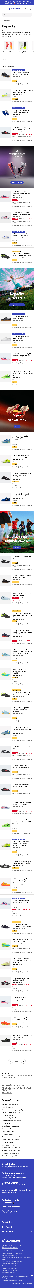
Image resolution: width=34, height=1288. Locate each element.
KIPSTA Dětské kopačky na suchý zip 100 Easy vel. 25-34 (22, 254)
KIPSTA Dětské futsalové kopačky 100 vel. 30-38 (20, 111)
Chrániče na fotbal (8, 1131)
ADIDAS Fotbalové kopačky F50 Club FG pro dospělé (21, 766)
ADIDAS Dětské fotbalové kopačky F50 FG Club (21, 785)
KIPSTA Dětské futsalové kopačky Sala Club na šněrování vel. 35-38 (20, 843)
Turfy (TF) (22, 52)
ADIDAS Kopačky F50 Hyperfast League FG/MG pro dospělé (22, 999)
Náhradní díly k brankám (10, 1118)
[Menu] (4, 9)
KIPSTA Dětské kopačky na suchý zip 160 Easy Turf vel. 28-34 (21, 880)
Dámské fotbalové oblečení (11, 1147)
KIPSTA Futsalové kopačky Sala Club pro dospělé (21, 456)
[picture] (5, 75)
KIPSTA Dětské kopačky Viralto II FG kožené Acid (20, 1019)
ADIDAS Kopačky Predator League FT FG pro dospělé (21, 213)
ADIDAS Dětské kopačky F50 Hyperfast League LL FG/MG (22, 355)
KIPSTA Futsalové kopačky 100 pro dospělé (21, 317)
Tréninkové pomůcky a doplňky (12, 1110)
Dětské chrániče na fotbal (10, 1126)
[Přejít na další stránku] (23, 1061)
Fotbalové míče (7, 1123)
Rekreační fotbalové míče (10, 1104)
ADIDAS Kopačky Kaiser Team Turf (22, 747)
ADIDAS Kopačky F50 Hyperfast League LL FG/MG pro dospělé (21, 193)
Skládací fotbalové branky (11, 1150)
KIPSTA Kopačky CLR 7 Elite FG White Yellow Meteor (22, 91)
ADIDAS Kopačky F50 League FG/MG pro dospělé (22, 128)
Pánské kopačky (7, 1107)
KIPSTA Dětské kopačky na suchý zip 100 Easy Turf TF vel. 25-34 (22, 615)
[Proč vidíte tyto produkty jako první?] (3, 67)
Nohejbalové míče (8, 1145)
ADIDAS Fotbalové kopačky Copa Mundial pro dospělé (21, 862)
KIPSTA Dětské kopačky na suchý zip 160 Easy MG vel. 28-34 (22, 373)
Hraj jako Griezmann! (17, 305)
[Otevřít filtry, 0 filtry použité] (4, 61)
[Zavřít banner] (30, 2)
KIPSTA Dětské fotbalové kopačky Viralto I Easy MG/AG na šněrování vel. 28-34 (22, 632)
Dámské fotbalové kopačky (11, 1139)
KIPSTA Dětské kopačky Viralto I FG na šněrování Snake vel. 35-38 (20, 709)
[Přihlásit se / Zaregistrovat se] (25, 9)
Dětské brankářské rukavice (11, 1120)
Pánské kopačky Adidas (10, 1156)
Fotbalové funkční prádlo (10, 1153)
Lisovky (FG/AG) (8, 52)
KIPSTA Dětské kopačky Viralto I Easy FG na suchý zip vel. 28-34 (22, 438)
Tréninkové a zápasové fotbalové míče (15, 1137)
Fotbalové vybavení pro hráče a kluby (14, 1129)
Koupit (17, 426)
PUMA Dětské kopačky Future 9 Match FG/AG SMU (22, 940)
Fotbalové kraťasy (8, 1134)
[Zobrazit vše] (2, 20)
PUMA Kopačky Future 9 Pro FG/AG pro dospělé (21, 594)
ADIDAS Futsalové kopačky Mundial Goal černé (21, 576)
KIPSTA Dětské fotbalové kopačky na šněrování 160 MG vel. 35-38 (22, 821)
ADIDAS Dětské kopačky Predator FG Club (20, 979)
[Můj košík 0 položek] (30, 9)
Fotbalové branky (8, 1115)
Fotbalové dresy (7, 1142)
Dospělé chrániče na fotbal (11, 1112)
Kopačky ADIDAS (17, 182)
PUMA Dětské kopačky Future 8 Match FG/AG (22, 1036)
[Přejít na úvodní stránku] (14, 9)
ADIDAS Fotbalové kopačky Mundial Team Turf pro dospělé (21, 475)
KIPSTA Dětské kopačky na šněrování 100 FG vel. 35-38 (21, 693)
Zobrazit (17, 547)
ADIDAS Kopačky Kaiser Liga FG (22, 557)
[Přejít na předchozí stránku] (10, 1061)
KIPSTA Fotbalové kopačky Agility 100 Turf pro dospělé (21, 925)
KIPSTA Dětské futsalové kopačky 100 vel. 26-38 (20, 73)
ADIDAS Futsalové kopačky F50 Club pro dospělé (21, 803)
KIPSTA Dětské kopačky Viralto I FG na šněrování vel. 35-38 (22, 729)
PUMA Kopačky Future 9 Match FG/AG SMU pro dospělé (20, 671)
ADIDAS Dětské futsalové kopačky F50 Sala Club (21, 901)
